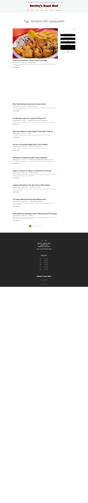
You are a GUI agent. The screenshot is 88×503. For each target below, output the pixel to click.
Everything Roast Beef (40, 159)
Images (42, 10)
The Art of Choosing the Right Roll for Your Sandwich (30, 144)
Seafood (34, 62)
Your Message (68, 44)
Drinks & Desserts (33, 201)
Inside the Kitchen (38, 120)
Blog (47, 10)
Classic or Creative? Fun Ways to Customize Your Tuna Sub (32, 171)
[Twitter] (28, 2)
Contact (51, 10)
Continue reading (16, 67)
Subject (67, 40)
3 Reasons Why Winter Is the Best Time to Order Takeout (31, 185)
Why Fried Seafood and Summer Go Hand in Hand (29, 104)
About (37, 10)
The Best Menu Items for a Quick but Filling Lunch (29, 118)
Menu (32, 10)
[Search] (74, 29)
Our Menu (31, 62)
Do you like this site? (44, 284)
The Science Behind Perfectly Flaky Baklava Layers (29, 199)
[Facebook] (26, 2)
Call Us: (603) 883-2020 (58, 2)
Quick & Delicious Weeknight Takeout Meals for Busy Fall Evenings (35, 214)
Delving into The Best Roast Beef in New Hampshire (30, 158)
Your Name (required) (68, 33)
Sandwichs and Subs (44, 120)
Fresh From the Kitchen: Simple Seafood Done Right (30, 60)
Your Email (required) (67, 37)
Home (28, 10)
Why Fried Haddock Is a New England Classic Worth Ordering (33, 131)
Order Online (58, 10)
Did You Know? (31, 106)
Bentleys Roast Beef (32, 120)
